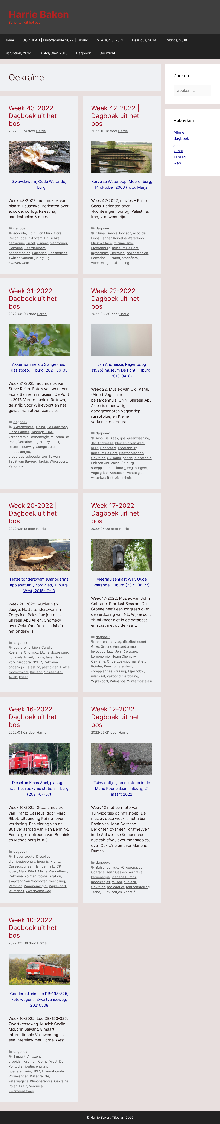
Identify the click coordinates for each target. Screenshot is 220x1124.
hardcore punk (57, 652)
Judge (39, 657)
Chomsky (31, 652)
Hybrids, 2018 (176, 40)
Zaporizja (16, 466)
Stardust (125, 666)
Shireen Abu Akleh (105, 463)
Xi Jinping (121, 263)
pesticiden (50, 667)
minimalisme (123, 243)
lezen (50, 657)
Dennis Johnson (119, 233)
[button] (213, 53)
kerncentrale (19, 437)
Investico (98, 651)
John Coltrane (126, 651)
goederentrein (20, 1071)
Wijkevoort (58, 461)
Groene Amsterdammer (119, 647)
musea (117, 882)
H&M (36, 1071)
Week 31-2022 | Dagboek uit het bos (33, 298)
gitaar (28, 866)
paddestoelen (19, 253)
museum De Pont (125, 248)
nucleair (130, 882)
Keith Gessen (116, 872)
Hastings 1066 (42, 432)
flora (57, 233)
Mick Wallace (101, 243)
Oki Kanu (114, 458)
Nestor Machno (131, 453)
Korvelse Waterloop (128, 238)
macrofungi (59, 243)
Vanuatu (27, 258)
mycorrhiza (100, 253)
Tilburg (119, 468)
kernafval (135, 872)
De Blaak (111, 438)
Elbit (31, 233)
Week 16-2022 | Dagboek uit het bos (33, 716)
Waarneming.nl (35, 886)
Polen (13, 1086)
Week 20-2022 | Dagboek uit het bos (33, 513)
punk (55, 442)
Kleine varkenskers (130, 443)
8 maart (19, 1056)
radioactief (115, 887)
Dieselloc (43, 856)
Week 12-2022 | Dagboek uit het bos (115, 716)
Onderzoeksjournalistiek (126, 661)
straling (120, 671)
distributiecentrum (32, 1066)
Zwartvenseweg (38, 891)
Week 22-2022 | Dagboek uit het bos (115, 298)
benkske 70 (115, 867)
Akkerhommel (23, 427)
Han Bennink (44, 866)
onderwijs (16, 667)
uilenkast (98, 676)
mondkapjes (100, 882)
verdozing (130, 676)
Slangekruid (45, 447)
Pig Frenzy (42, 442)
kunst (178, 151)
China (100, 233)
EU (42, 652)
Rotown (14, 447)
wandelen (117, 473)
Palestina (39, 253)
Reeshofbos (57, 253)
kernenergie (39, 437)
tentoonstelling (138, 887)
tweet (23, 677)
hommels (16, 657)
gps (122, 438)
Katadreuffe (39, 1076)
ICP (58, 866)
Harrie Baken (39, 14)
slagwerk (16, 881)
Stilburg (127, 463)
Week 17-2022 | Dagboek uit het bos (115, 513)
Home (9, 40)
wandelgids (135, 473)
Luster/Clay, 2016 (53, 53)
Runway (28, 447)
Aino (99, 438)
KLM (94, 448)
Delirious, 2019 (144, 40)
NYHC (37, 662)
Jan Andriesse (102, 443)
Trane (95, 892)
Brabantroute (23, 856)
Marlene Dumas (124, 877)
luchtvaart (108, 448)
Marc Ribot (27, 871)
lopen (13, 871)
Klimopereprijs (41, 1081)
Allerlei (179, 132)
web (177, 163)
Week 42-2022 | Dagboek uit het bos (115, 115)
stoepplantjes (19, 452)
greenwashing (138, 438)
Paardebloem (35, 248)
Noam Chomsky (124, 656)
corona (131, 867)
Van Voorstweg (35, 881)
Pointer (96, 666)
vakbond (114, 676)
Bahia (100, 867)
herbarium (17, 243)
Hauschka (52, 238)
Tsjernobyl (136, 671)
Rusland (113, 258)
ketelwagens (18, 1081)
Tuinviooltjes (112, 892)
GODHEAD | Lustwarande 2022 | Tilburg (55, 40)
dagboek (20, 228)
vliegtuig (42, 258)
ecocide (19, 233)
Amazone (34, 1056)
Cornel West (47, 1061)
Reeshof (110, 666)
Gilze (95, 647)
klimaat (42, 243)
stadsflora (130, 258)
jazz (110, 651)
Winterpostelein (139, 681)
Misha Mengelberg (52, 871)
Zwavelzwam (19, 263)
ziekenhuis (123, 478)
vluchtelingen (101, 263)
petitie (128, 458)
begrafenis (21, 647)
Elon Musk (44, 233)
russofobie (142, 458)
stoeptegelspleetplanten (28, 456)
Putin (23, 1086)
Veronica (15, 886)
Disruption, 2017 (17, 53)
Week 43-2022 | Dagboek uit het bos (33, 115)
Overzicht (107, 53)
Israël (30, 243)
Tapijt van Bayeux (23, 461)
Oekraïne (16, 248)
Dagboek (83, 53)
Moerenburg (100, 248)
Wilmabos (117, 681)
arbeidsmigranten (23, 1061)
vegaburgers (137, 468)
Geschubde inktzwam (25, 238)
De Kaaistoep (57, 427)
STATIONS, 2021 (110, 40)
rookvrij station (49, 876)
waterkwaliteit (102, 478)
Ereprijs (43, 861)
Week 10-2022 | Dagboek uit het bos (33, 927)
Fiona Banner (101, 238)
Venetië (129, 892)
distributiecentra (136, 642)
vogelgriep (99, 473)
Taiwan (54, 456)
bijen (36, 647)
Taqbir (43, 461)
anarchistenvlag (108, 642)
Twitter (14, 258)
